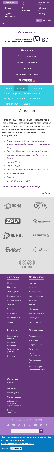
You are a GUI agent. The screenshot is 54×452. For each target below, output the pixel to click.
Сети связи (34, 349)
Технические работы (13, 350)
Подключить (27, 50)
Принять (5, 448)
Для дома (9, 2)
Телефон (11, 304)
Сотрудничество (36, 345)
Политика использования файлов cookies (17, 444)
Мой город (34, 98)
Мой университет (37, 313)
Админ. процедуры (10, 15)
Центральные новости (13, 337)
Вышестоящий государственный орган (37, 368)
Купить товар (27, 80)
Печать (48, 193)
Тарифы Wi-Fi (13, 162)
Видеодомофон (32, 93)
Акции (10, 322)
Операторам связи (43, 3)
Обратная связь (42, 9)
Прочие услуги (13, 317)
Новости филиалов (11, 344)
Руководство (35, 336)
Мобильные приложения (27, 74)
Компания (33, 340)
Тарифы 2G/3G (14, 165)
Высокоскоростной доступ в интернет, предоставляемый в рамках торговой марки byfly (28, 144)
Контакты (11, 388)
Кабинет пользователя (27, 62)
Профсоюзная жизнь (35, 361)
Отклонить (16, 448)
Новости (9, 8)
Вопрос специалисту (27, 56)
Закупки (11, 356)
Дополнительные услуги (19, 181)
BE (44, 20)
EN (49, 20)
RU (38, 20)
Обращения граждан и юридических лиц (15, 403)
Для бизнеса (25, 3)
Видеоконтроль (12, 93)
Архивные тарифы (15, 173)
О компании (26, 9)
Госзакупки (34, 317)
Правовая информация (34, 354)
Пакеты (10, 283)
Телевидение (13, 291)
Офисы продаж (14, 397)
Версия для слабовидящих (3, 24)
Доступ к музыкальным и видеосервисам (27, 169)
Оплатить (27, 68)
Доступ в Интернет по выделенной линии (27, 151)
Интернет (11, 287)
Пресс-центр (13, 392)
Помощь (42, 14)
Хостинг (10, 309)
